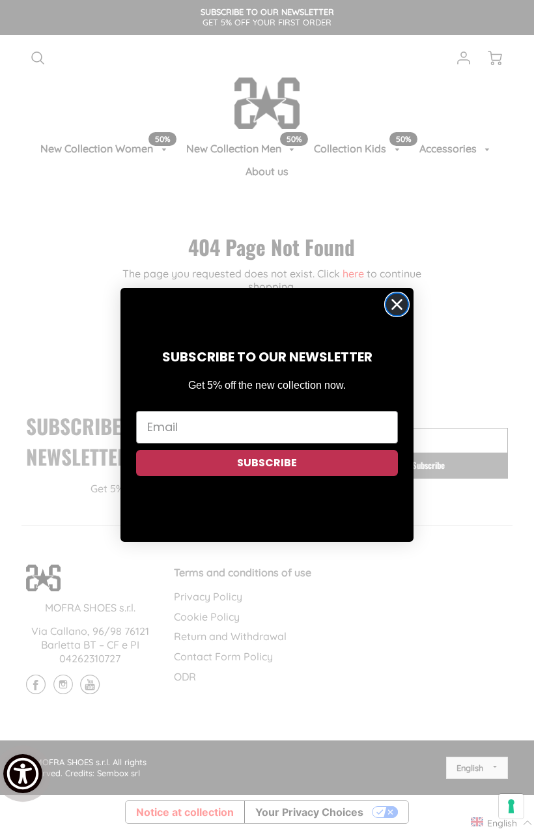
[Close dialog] (397, 304)
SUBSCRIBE (267, 462)
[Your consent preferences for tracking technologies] (511, 806)
